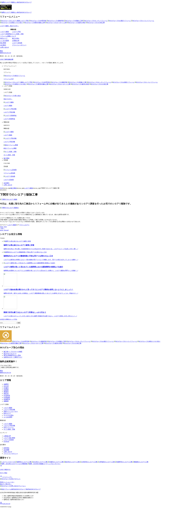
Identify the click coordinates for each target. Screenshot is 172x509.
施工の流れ (15, 38)
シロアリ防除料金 (6, 34)
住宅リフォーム (9, 427)
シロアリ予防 (16, 31)
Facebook (6, 441)
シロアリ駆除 (4, 31)
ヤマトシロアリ (24, 225)
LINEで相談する (5, 469)
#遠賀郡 (6, 390)
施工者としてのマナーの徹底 (13, 351)
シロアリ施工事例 (9, 438)
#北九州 (6, 386)
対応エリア (3, 38)
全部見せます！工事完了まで (13, 357)
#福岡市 (6, 384)
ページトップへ (6, 477)
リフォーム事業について (8, 36)
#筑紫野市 (7, 399)
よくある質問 (4, 40)
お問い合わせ (4, 47)
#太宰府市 (7, 395)
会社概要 (6, 450)
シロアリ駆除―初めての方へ (9, 26)
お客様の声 (15, 40)
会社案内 (3, 45)
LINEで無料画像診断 (6, 59)
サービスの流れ (9, 415)
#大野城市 (7, 397)
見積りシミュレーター (11, 411)
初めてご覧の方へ (5, 484)
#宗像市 (6, 388)
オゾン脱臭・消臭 (18, 34)
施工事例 (3, 43)
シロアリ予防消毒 (9, 409)
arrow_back (3, 226)
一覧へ (2, 228)
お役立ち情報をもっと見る (8, 319)
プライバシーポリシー (19, 45)
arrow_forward (4, 230)
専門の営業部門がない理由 (12, 355)
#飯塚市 (6, 391)
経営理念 (6, 448)
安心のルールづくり (10, 353)
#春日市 (6, 393)
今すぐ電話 (3, 473)
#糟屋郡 (6, 401)
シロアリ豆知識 (17, 43)
